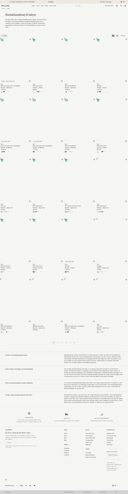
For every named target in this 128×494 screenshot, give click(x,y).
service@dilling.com (112, 468)
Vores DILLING (109, 5)
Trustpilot (51, 2)
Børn (42, 5)
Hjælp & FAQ (110, 433)
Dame (33, 5)
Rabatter (109, 442)
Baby (46, 5)
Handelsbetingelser (69, 492)
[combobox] (124, 2)
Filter (5, 35)
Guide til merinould (90, 457)
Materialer (88, 444)
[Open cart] (125, 5)
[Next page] (74, 342)
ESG (116, 492)
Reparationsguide (90, 455)
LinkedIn (66, 455)
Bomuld (3, 8)
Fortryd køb (110, 440)
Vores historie (89, 435)
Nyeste (122, 35)
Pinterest (66, 452)
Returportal (110, 438)
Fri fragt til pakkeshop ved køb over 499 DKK (22, 2)
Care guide (88, 452)
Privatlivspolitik (86, 492)
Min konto (109, 444)
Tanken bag (88, 442)
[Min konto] (117, 5)
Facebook (66, 450)
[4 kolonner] (113, 35)
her (10, 447)
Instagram (66, 448)
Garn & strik (52, 5)
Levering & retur (111, 435)
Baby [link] (8, 8)
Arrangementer (89, 440)
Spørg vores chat (112, 455)
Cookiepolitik (102, 492)
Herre (37, 5)
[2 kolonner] (117, 35)
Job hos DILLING (90, 438)
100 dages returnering (105, 2)
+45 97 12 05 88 (111, 470)
